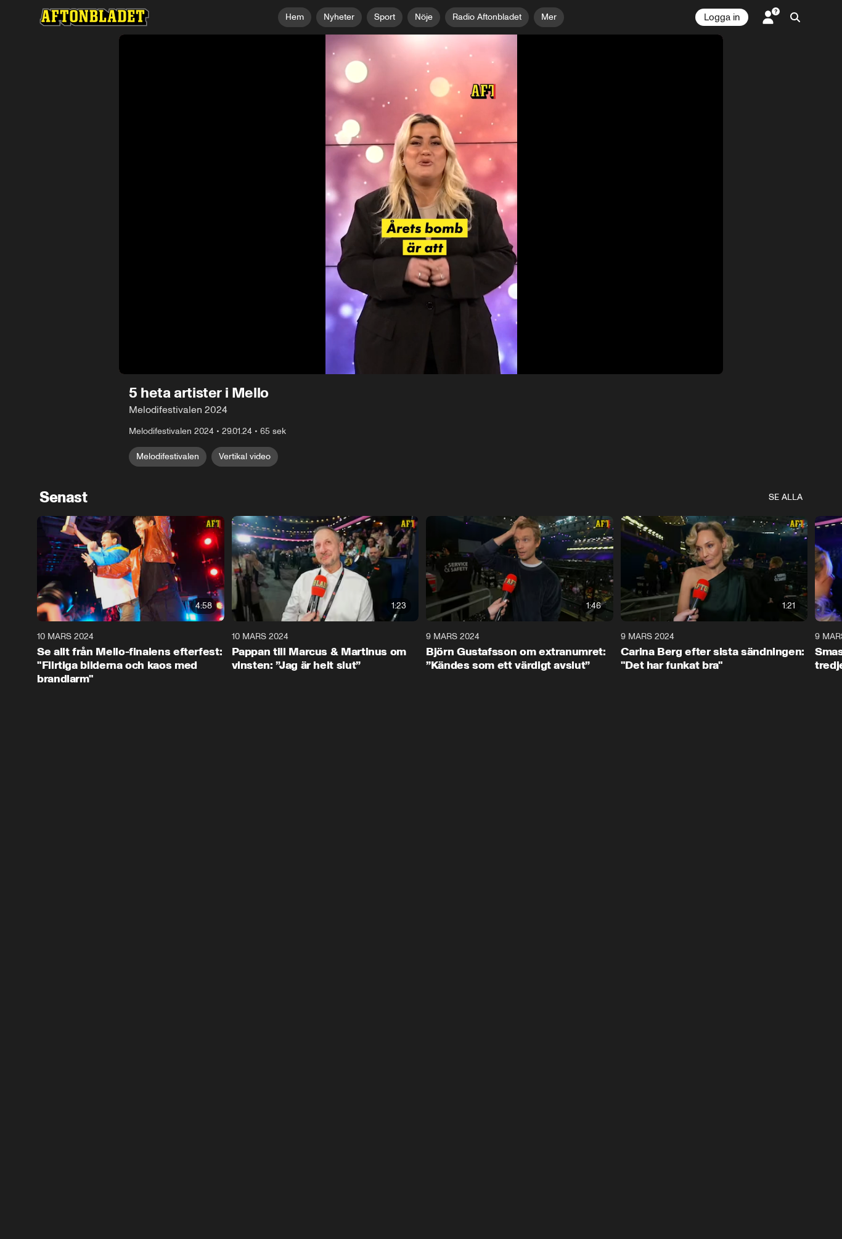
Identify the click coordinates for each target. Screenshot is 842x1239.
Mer (549, 17)
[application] (421, 204)
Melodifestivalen (167, 456)
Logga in (722, 17)
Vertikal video (245, 456)
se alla (786, 497)
